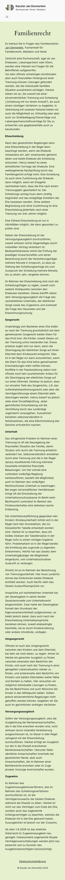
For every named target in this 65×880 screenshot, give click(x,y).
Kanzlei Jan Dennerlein (31, 6)
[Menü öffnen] (7, 17)
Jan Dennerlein (14, 47)
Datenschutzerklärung (32, 861)
